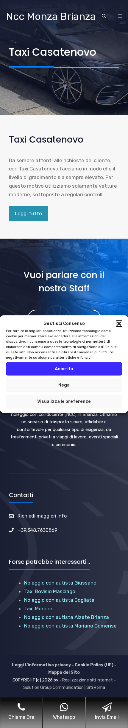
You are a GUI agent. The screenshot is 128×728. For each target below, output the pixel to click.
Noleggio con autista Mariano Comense (70, 626)
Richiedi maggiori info (42, 516)
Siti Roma (95, 687)
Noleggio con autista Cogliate (59, 600)
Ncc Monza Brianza (51, 16)
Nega (64, 385)
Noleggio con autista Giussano (60, 583)
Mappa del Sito (64, 672)
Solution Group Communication (53, 687)
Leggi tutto (28, 213)
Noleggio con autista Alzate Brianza (66, 617)
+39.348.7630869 (37, 530)
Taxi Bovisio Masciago (49, 591)
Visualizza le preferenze (64, 401)
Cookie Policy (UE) (94, 665)
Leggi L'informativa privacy (41, 665)
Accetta (64, 368)
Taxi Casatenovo (46, 139)
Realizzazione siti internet (87, 680)
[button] (119, 324)
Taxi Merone (38, 609)
